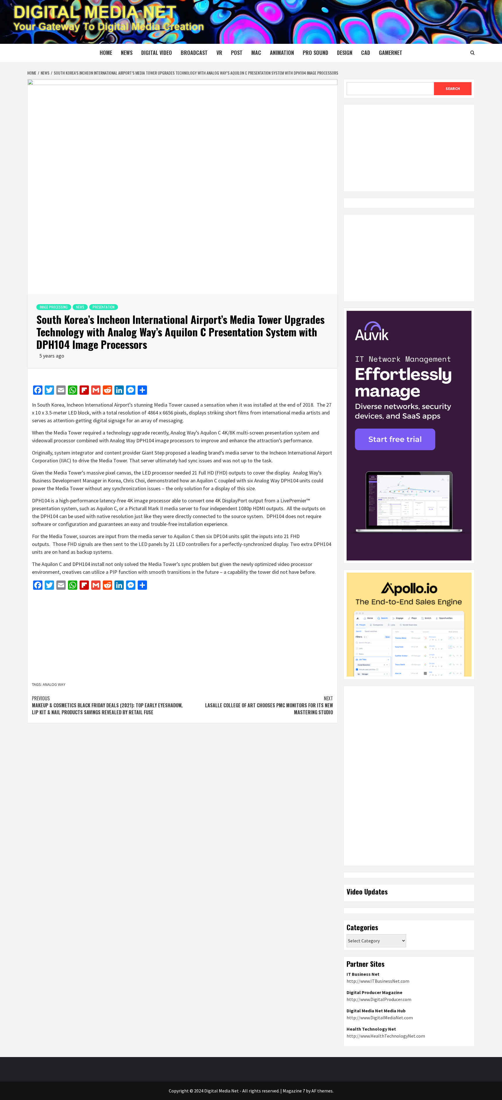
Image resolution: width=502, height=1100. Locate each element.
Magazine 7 (294, 1091)
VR (219, 52)
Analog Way (54, 684)
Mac (256, 52)
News (126, 52)
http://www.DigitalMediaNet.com (380, 1017)
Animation (282, 52)
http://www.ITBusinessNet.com (378, 981)
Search (453, 88)
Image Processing (54, 306)
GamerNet (390, 52)
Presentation (103, 306)
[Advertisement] (182, 636)
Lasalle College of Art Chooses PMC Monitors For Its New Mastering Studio (269, 705)
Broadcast (194, 52)
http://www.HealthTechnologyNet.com (386, 1036)
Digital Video (156, 52)
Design (344, 52)
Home (106, 52)
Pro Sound (315, 52)
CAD (365, 52)
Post (237, 52)
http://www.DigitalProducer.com (379, 999)
